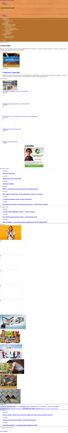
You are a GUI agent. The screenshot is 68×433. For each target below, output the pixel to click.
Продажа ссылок (9, 20)
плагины (17, 408)
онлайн (52, 406)
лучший (43, 406)
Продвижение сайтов (9, 24)
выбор (19, 406)
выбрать (23, 406)
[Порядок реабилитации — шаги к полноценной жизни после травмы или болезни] (11, 299)
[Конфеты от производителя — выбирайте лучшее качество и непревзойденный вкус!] (10, 343)
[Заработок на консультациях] (8, 284)
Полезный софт (8, 32)
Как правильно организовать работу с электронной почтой (16, 103)
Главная (2, 42)
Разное (5, 35)
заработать (28, 406)
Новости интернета (9, 36)
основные (56, 406)
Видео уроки (6, 33)
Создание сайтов (8, 30)
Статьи (6, 22)
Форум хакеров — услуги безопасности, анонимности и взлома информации (20, 116)
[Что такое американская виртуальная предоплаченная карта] (10, 239)
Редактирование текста (10, 28)
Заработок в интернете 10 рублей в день (12, 129)
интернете (34, 406)
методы (46, 406)
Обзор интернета (9, 37)
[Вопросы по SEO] (7, 12)
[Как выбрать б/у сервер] (11, 313)
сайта (46, 408)
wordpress (3, 406)
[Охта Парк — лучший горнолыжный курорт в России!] (11, 358)
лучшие (38, 406)
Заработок (6, 19)
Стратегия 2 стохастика (11, 72)
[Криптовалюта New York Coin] (8, 388)
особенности (5, 408)
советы (48, 408)
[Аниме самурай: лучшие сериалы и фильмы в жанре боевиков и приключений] (13, 254)
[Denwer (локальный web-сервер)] (8, 269)
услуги (56, 408)
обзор (49, 406)
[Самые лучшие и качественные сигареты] (12, 373)
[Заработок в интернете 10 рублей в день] (8, 127)
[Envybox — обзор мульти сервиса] (10, 140)
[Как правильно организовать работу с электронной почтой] (10, 102)
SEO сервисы (8, 26)
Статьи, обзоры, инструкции (11, 29)
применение (38, 408)
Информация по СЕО (10, 25)
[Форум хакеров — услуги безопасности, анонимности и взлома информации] (10, 115)
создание (52, 408)
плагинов (12, 408)
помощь (21, 408)
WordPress (7, 31)
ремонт (42, 408)
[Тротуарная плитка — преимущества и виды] (10, 403)
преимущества (28, 408)
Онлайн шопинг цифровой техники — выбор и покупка (15, 91)
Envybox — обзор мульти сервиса (10, 141)
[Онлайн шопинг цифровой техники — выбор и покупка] (10, 89)
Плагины (5, 23)
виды (16, 406)
